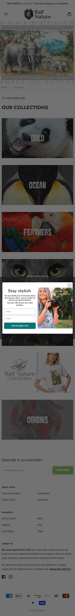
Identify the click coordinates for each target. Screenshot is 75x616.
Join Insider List (20, 325)
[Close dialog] (70, 285)
